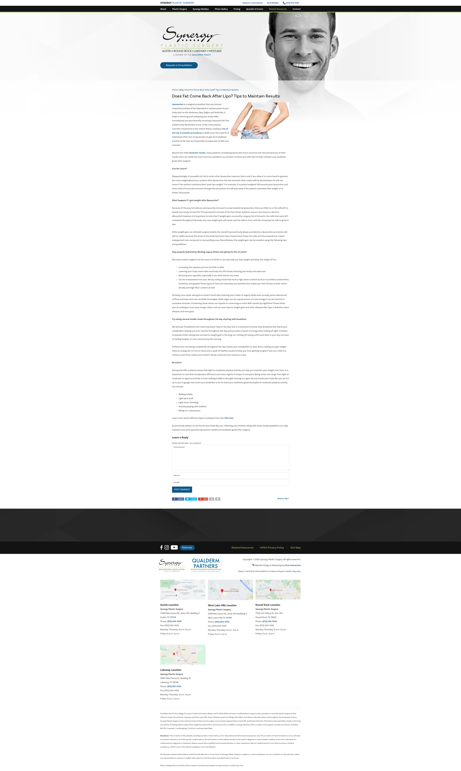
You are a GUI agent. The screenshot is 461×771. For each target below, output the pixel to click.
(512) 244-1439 (174, 621)
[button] (203, 499)
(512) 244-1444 (270, 621)
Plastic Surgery (179, 9)
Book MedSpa (273, 3)
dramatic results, (197, 152)
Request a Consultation (253, 3)
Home (175, 89)
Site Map (295, 547)
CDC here (228, 418)
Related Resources (242, 547)
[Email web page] (217, 499)
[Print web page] (211, 499)
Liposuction (178, 104)
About (163, 9)
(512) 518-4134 (174, 686)
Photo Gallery (221, 9)
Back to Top (283, 498)
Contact (297, 9)
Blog (181, 89)
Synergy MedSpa (201, 9)
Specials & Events (254, 9)
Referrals (187, 547)
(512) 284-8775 (222, 621)
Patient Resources (278, 9)
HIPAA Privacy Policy (272, 547)
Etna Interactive (293, 565)
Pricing (237, 9)
